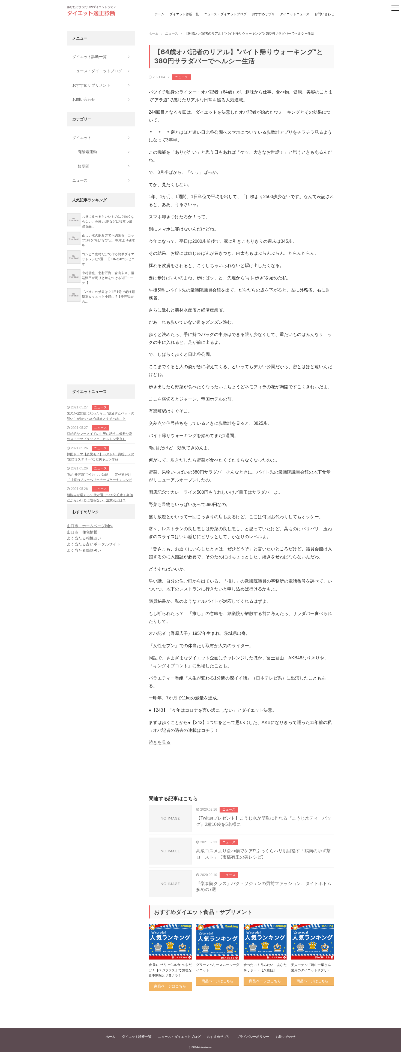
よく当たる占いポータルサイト (93, 544)
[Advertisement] (241, 776)
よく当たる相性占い (84, 538)
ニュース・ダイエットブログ (225, 14)
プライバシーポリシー (253, 1037)
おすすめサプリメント (91, 85)
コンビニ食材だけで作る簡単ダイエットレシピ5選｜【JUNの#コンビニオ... (108, 259)
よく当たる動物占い (84, 550)
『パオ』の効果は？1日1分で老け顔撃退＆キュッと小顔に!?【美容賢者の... (108, 297)
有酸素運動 (87, 152)
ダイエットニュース (294, 14)
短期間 (83, 166)
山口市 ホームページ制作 (90, 526)
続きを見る (159, 742)
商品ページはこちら (170, 986)
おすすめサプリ (263, 14)
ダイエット (81, 137)
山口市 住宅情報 (82, 532)
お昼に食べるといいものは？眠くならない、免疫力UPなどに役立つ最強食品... (108, 221)
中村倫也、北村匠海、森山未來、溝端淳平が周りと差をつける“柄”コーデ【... (108, 278)
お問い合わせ (324, 14)
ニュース (181, 77)
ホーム (159, 14)
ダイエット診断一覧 (184, 14)
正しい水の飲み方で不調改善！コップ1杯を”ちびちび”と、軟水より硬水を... (108, 240)
